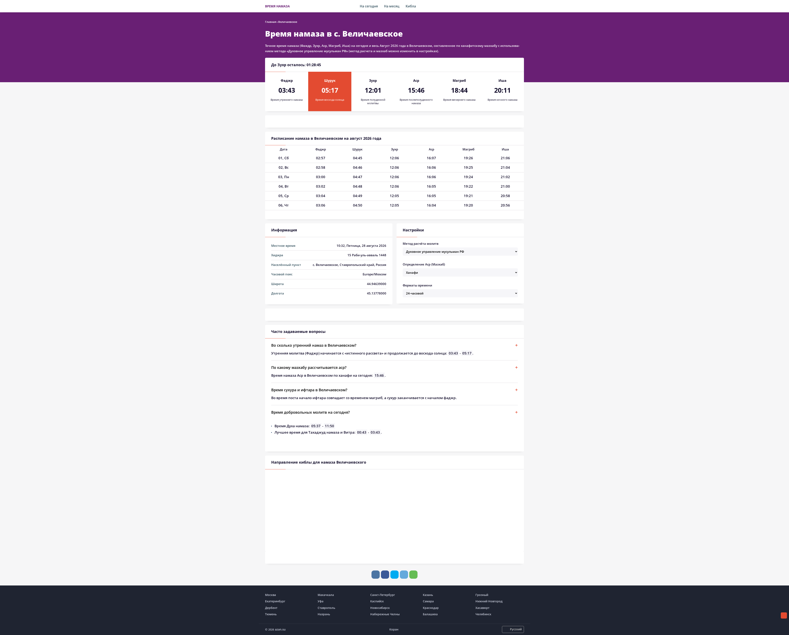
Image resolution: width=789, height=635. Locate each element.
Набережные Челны (385, 614)
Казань (428, 595)
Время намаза (277, 6)
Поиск (522, 6)
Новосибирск (380, 608)
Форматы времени (417, 285)
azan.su (280, 629)
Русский (516, 629)
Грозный (481, 595)
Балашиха (430, 614)
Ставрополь (326, 608)
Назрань (324, 614)
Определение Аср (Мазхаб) (424, 264)
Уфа (320, 601)
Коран (393, 629)
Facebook (385, 574)
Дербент (271, 608)
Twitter (394, 574)
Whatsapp (413, 574)
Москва (270, 595)
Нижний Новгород (489, 601)
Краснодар (431, 608)
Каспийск (377, 601)
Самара (428, 601)
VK (375, 574)
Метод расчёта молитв (420, 243)
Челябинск (483, 614)
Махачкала (326, 595)
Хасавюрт (482, 608)
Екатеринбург (275, 601)
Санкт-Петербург (382, 595)
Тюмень (271, 614)
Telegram (404, 574)
